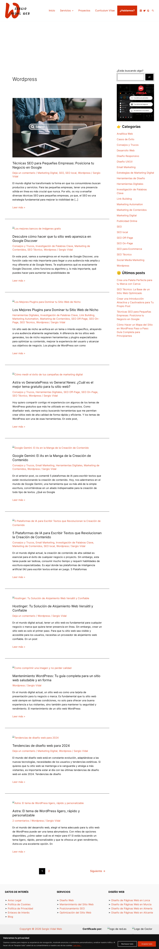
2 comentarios (20, 820)
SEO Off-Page (79, 318)
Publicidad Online (127, 221)
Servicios (65, 10)
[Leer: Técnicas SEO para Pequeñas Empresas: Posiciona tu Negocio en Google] (57, 127)
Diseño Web (67, 900)
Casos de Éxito (125, 139)
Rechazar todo (127, 944)
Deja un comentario (23, 172)
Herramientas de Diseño (131, 178)
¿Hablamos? (127, 10)
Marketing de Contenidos (55, 318)
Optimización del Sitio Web (75, 912)
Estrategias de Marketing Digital (135, 172)
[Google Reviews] (148, 11)
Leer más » (18, 207)
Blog (10, 916)
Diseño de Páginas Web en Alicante (132, 912)
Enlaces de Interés (18, 912)
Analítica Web (125, 133)
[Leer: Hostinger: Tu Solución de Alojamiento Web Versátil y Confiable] (50, 598)
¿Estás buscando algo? (130, 70)
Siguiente (97, 871)
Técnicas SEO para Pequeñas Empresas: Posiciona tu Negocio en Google (134, 315)
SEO (61, 172)
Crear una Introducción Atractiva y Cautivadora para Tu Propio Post (135, 302)
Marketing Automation (25, 318)
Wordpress (84, 172)
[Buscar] (149, 77)
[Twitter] (144, 11)
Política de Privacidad (20, 908)
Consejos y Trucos (23, 246)
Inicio (52, 10)
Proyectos (84, 10)
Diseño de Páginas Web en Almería (131, 908)
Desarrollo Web (126, 150)
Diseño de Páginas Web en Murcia (131, 904)
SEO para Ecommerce (129, 248)
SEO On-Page (89, 392)
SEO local (71, 172)
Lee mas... (77, 945)
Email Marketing (45, 465)
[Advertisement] (79, 39)
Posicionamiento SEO (72, 908)
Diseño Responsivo (128, 156)
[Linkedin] (141, 11)
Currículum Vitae (105, 10)
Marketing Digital (48, 172)
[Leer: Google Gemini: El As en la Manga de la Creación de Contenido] (50, 447)
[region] (79, 941)
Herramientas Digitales (25, 315)
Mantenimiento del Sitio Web (77, 904)
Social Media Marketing (130, 260)
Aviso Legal (14, 900)
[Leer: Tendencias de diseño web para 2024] (35, 737)
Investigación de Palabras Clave (54, 246)
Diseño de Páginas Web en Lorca (130, 900)
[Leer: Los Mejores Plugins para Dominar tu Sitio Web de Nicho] (46, 301)
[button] (72, 10)
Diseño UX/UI (124, 161)
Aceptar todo (146, 944)
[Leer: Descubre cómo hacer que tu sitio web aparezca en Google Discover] (36, 228)
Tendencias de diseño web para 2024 (41, 746)
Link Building (86, 315)
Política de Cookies (19, 904)
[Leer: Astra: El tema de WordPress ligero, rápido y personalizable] (48, 803)
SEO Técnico (34, 249)
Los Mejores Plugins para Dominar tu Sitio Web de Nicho (55, 310)
